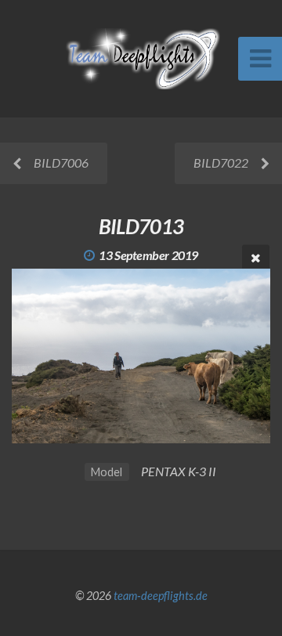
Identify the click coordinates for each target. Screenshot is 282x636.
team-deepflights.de (161, 595)
